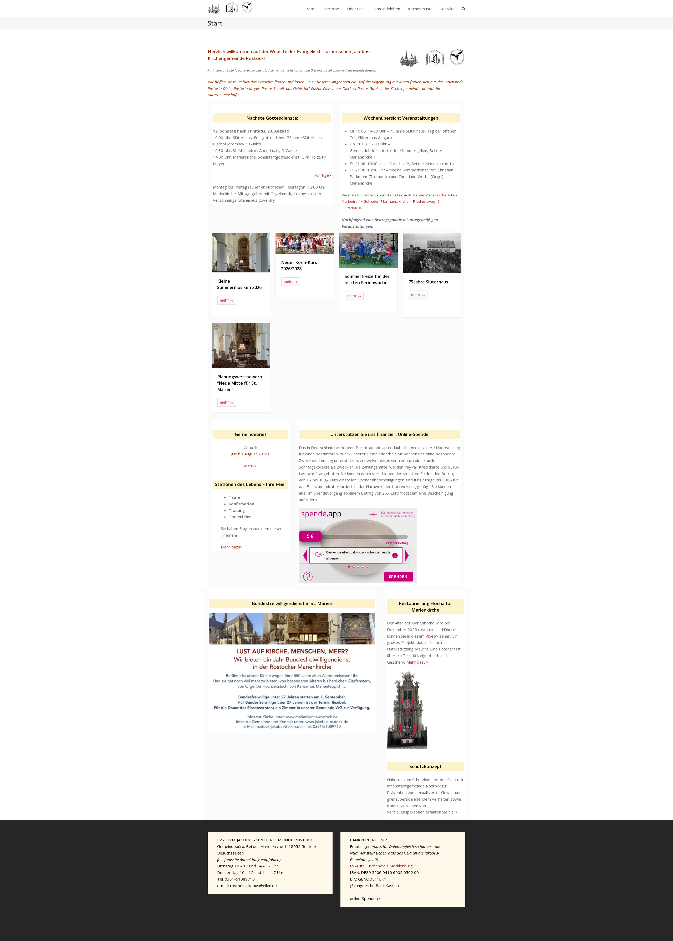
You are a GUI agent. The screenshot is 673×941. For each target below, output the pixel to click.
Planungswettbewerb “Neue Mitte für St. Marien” (239, 383)
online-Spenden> (365, 898)
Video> (432, 636)
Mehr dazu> (231, 547)
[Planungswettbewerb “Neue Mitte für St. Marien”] (241, 364)
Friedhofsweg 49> (427, 201)
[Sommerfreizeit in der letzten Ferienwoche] (368, 264)
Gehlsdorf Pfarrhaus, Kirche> (387, 201)
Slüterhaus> (352, 208)
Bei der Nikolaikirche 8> (393, 195)
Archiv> (250, 465)
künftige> (322, 175)
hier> (453, 812)
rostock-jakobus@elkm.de (253, 885)
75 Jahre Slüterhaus (428, 282)
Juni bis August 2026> (250, 453)
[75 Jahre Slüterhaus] (432, 269)
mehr (227, 300)
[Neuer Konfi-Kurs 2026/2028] (305, 250)
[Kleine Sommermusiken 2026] (241, 269)
